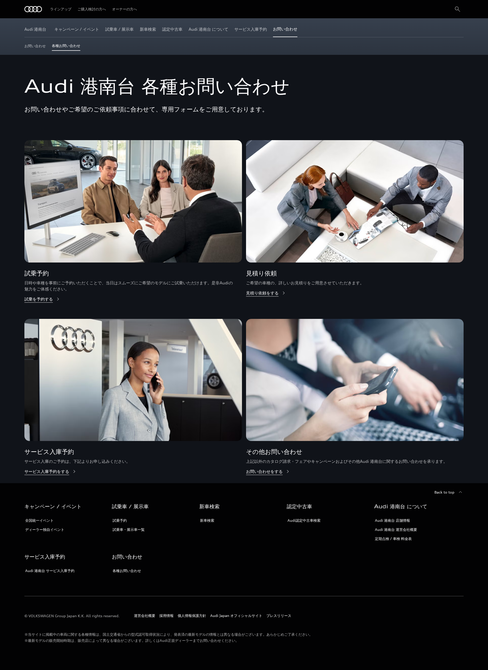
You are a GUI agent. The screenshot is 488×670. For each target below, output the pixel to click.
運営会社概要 (144, 615)
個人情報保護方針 (192, 615)
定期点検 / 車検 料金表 (393, 538)
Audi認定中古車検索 (304, 520)
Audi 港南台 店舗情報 (392, 520)
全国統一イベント (39, 520)
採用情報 (166, 615)
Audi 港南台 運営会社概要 (396, 529)
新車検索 (207, 520)
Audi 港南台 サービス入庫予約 (49, 570)
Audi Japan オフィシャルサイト (236, 615)
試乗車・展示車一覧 (129, 529)
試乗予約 (120, 520)
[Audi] (33, 9)
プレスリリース (278, 615)
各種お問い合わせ (127, 570)
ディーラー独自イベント (44, 529)
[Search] (457, 9)
